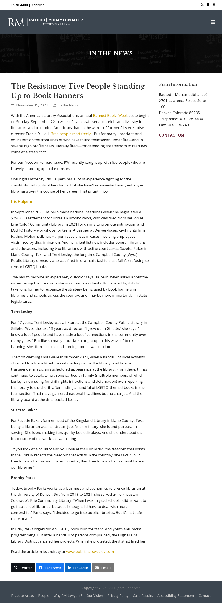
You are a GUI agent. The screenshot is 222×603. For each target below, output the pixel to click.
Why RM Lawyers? (68, 595)
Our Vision (95, 595)
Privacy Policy (118, 595)
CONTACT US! (171, 135)
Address (37, 5)
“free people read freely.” (72, 133)
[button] (213, 22)
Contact (205, 595)
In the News (68, 105)
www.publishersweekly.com (90, 551)
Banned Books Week (110, 115)
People (43, 595)
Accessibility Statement (175, 595)
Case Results (143, 595)
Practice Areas (22, 595)
